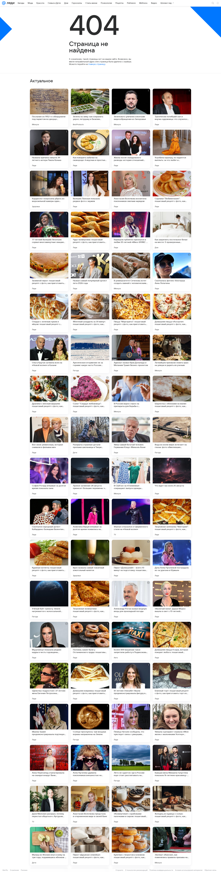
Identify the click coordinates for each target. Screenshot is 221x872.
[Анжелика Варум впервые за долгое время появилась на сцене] (90, 518)
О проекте (119, 870)
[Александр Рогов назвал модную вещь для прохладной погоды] (131, 600)
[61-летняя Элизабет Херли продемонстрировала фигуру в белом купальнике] (131, 682)
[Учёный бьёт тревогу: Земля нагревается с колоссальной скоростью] (49, 600)
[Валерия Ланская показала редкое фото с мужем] (90, 190)
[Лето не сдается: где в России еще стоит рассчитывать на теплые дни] (131, 764)
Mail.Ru (5, 870)
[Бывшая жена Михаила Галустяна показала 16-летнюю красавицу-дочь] (172, 764)
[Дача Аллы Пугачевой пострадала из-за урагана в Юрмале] (172, 559)
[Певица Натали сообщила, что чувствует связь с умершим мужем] (131, 723)
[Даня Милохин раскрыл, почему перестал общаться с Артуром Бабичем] (49, 805)
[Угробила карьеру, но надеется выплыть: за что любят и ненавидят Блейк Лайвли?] (172, 149)
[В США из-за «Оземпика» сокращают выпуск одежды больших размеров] (131, 477)
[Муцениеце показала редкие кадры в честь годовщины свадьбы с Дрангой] (49, 641)
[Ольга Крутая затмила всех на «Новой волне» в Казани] (49, 354)
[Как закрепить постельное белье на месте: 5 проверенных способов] (172, 231)
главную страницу (96, 64)
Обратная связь (210, 870)
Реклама (24, 870)
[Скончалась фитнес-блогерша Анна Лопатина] (172, 272)
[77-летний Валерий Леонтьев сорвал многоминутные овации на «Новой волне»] (49, 231)
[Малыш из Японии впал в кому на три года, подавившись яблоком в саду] (49, 846)
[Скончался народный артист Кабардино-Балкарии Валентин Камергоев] (49, 518)
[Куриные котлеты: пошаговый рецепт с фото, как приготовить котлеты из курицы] (49, 559)
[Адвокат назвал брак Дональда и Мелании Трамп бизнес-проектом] (131, 354)
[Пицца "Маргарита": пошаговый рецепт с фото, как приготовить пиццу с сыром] (131, 313)
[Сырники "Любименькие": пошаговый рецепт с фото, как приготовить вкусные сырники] (172, 190)
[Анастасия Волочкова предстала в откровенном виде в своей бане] (90, 805)
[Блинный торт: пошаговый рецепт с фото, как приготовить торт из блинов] (172, 682)
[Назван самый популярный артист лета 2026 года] (90, 272)
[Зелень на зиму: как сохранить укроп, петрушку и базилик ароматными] (90, 108)
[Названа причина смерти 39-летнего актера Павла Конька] (49, 149)
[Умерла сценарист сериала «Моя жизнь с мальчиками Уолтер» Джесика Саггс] (172, 723)
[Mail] (4, 3)
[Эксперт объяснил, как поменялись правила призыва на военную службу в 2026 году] (172, 846)
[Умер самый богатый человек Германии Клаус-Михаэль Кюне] (131, 436)
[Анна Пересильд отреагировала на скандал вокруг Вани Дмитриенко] (49, 764)
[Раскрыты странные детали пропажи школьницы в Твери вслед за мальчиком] (90, 436)
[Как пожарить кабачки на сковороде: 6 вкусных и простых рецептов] (90, 149)
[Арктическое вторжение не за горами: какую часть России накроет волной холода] (90, 354)
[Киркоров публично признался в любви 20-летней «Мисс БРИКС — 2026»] (131, 231)
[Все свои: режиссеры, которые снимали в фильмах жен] (49, 436)
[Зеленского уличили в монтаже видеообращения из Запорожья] (131, 108)
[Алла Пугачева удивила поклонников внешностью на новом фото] (90, 764)
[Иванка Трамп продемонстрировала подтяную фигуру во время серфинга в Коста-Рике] (49, 723)
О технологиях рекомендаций (136, 870)
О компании (14, 870)
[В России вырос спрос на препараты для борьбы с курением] (131, 395)
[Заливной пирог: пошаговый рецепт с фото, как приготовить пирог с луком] (49, 272)
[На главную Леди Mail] (10, 3)
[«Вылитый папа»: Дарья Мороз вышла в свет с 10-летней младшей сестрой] (172, 600)
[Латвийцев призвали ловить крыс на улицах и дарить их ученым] (172, 354)
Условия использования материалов (188, 870)
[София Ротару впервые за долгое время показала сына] (49, 477)
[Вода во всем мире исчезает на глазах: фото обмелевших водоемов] (172, 436)
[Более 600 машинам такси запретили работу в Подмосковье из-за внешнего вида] (131, 641)
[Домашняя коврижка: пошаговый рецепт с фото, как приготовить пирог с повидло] (90, 682)
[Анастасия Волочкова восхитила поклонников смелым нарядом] (131, 190)
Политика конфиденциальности (161, 870)
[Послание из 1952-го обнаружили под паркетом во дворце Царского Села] (49, 108)
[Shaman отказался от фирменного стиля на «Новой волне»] (131, 518)
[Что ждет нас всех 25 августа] (172, 477)
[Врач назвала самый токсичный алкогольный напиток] (90, 559)
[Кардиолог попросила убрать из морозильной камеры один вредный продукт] (49, 190)
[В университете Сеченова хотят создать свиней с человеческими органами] (131, 272)
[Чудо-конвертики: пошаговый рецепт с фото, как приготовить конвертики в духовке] (90, 231)
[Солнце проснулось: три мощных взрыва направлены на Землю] (90, 723)
